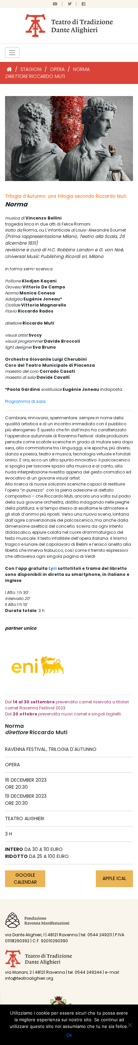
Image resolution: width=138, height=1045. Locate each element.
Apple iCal (114, 878)
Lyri (53, 568)
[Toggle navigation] (12, 53)
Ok (69, 1035)
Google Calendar (25, 878)
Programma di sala (25, 401)
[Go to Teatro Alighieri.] (9, 69)
